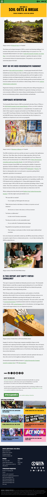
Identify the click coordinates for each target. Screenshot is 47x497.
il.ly (35, 494)
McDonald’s (30, 168)
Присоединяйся (11, 395)
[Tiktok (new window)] (43, 468)
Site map (4, 484)
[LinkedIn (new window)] (41, 470)
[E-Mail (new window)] (17, 373)
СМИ (19, 464)
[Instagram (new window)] (20, 373)
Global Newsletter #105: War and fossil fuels (33, 439)
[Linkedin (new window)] (22, 373)
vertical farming (18, 304)
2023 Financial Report (7, 479)
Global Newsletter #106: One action (11, 424)
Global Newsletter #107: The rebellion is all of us (34, 425)
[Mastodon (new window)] (38, 470)
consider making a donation (27, 395)
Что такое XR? (6, 460)
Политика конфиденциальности (10, 475)
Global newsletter (6, 456)
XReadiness (5, 466)
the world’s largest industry (16, 70)
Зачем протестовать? (7, 462)
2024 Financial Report (7, 481)
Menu (42, 1)
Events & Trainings (7, 470)
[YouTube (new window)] (33, 470)
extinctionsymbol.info (30, 494)
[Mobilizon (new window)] (40, 467)
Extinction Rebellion (8, 380)
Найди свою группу (7, 452)
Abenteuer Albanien (17, 149)
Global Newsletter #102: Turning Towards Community (10, 439)
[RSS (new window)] (44, 470)
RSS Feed (20, 462)
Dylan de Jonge (15, 45)
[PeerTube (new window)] (31, 470)
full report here (22, 363)
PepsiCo (37, 168)
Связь (3, 472)
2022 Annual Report (7, 477)
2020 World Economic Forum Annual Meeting (16, 106)
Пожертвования (6, 454)
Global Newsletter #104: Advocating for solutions (11, 411)
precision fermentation (10, 301)
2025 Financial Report (7, 482)
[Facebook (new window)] (9, 373)
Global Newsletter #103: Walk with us (34, 410)
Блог (19, 460)
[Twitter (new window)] (11, 373)
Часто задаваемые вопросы (9, 464)
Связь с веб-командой (7, 474)
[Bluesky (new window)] (14, 373)
